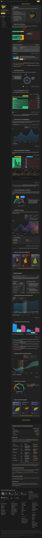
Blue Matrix (34, 450)
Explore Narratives (15, 53)
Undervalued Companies (14, 503)
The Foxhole (33, 506)
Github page (37, 469)
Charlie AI (33, 527)
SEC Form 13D (35, 456)
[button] (13, 238)
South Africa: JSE (3, 510)
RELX (22, 511)
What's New (33, 510)
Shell (22, 506)
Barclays (23, 514)
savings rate (18, 340)
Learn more (36, 465)
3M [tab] (33, 124)
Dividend (3, 21)
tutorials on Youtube (31, 470)
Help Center (33, 521)
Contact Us (33, 518)
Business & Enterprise (35, 525)
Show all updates (33, 292)
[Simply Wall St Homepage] (1, 1)
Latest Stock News (34, 503)
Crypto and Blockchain (14, 511)
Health (3, 20)
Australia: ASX (3, 506)
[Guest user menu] (40, 1)
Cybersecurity (13, 513)
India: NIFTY (2, 507)
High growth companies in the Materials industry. (26, 415)
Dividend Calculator (24, 522)
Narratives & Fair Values (25, 521)
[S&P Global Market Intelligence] (31, 492)
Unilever (23, 507)
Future (3, 17)
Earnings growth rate (16, 284)
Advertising (33, 515)
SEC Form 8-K (35, 460)
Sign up (38, 1)
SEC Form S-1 (35, 453)
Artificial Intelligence (14, 510)
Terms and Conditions (4, 536)
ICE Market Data (35, 452)
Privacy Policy (9, 536)
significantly (36, 343)
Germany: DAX (3, 514)
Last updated (14, 292)
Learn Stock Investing (35, 523)
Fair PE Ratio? (28, 191)
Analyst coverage (15, 290)
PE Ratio (33, 79)
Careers (33, 519)
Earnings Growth (38, 96)
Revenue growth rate (15, 287)
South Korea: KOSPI (3, 513)
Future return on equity (16, 289)
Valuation (3, 16)
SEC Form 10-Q (35, 446)
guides (17, 470)
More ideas (12, 514)
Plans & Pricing (34, 514)
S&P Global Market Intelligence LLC (31, 439)
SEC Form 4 (34, 455)
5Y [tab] (38, 124)
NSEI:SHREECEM (15, 143)
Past (3, 19)
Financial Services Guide (17, 536)
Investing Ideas (34, 507)
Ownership (4, 24)
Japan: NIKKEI (3, 511)
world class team (19, 472)
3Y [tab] (36, 124)
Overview (3, 15)
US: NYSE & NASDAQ (3, 503)
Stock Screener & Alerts (25, 519)
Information (3, 25)
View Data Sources (31, 498)
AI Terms (12, 536)
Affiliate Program (34, 524)
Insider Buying (13, 506)
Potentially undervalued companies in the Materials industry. (26, 268)
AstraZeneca (23, 503)
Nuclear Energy (13, 507)
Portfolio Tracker (24, 518)
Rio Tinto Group (24, 510)
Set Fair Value (36, 44)
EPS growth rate (22, 284)
